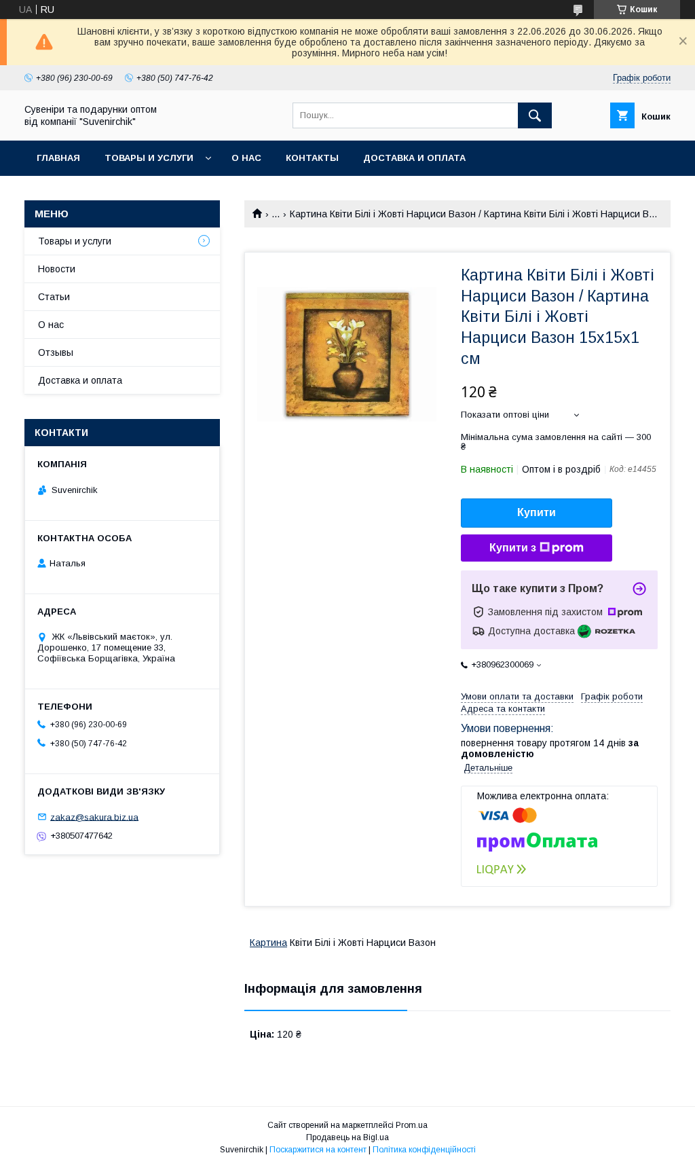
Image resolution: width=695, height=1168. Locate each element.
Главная (58, 158)
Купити (536, 512)
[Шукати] (535, 115)
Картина (268, 942)
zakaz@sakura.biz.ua (94, 816)
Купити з (512, 547)
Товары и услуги (149, 158)
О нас (246, 158)
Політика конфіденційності (424, 1149)
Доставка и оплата (414, 158)
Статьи (54, 296)
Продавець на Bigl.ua (347, 1137)
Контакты (312, 158)
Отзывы (55, 352)
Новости (56, 268)
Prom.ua (412, 1125)
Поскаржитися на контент (318, 1149)
